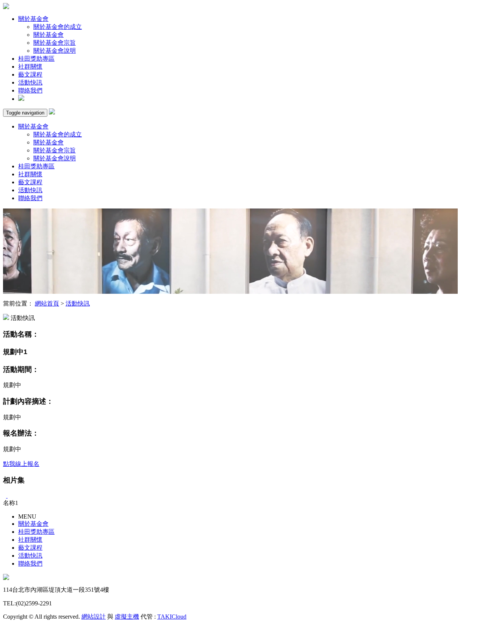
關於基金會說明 (54, 50)
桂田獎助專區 (36, 58)
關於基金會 (33, 19)
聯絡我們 (30, 90)
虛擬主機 (127, 616)
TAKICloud (171, 616)
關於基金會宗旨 (54, 42)
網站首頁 (47, 303)
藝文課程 (30, 74)
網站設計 (93, 616)
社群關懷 (30, 66)
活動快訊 (30, 82)
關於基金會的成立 (57, 27)
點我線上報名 (21, 464)
